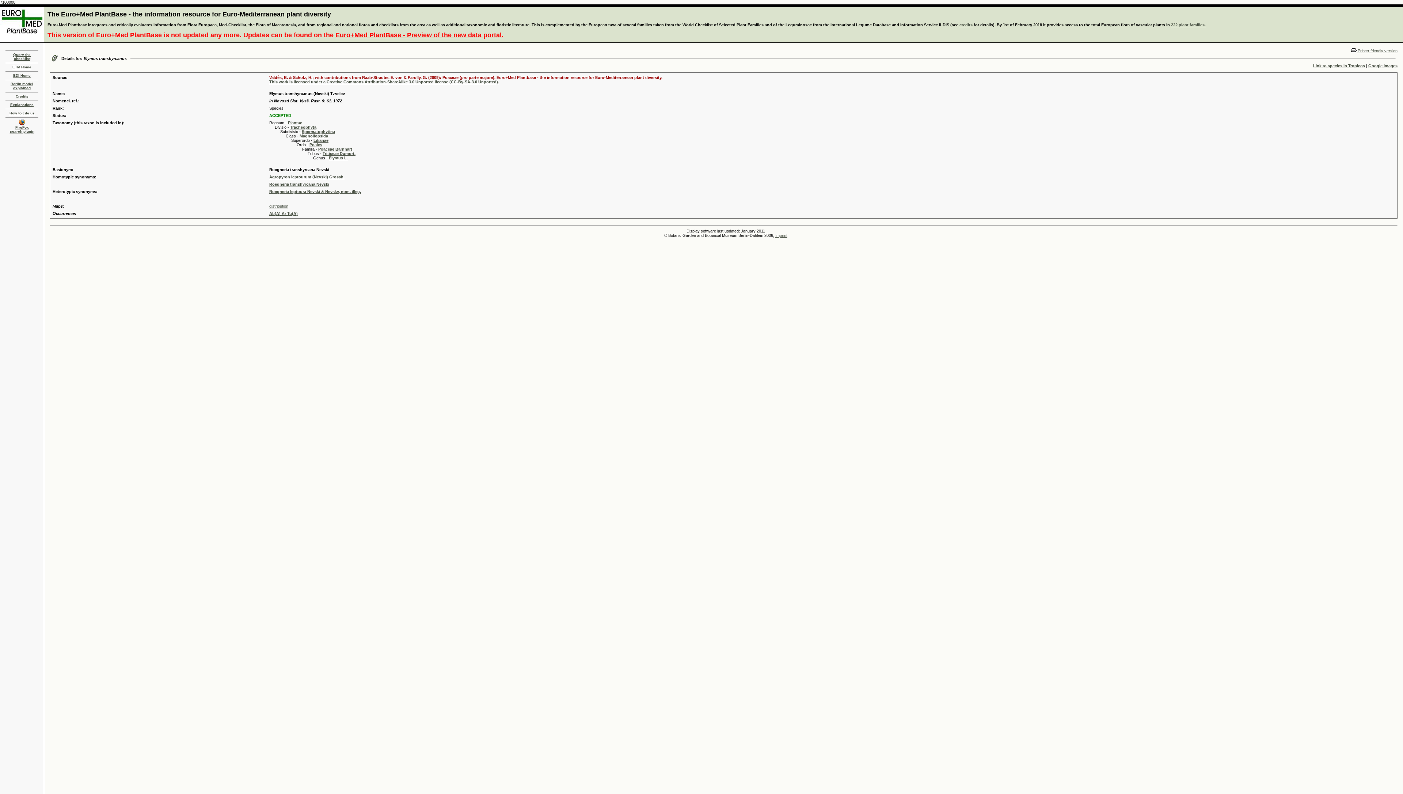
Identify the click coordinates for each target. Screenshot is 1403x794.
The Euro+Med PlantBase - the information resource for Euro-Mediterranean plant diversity (189, 14)
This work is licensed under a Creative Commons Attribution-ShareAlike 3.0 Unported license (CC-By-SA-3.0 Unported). (384, 82)
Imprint (781, 235)
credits (966, 25)
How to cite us (22, 113)
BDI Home (22, 75)
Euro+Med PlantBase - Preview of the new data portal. (419, 35)
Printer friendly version (1377, 51)
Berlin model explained (22, 86)
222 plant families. (1188, 25)
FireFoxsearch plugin (22, 129)
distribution (278, 206)
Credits (22, 96)
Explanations (22, 105)
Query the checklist (22, 57)
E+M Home (21, 67)
